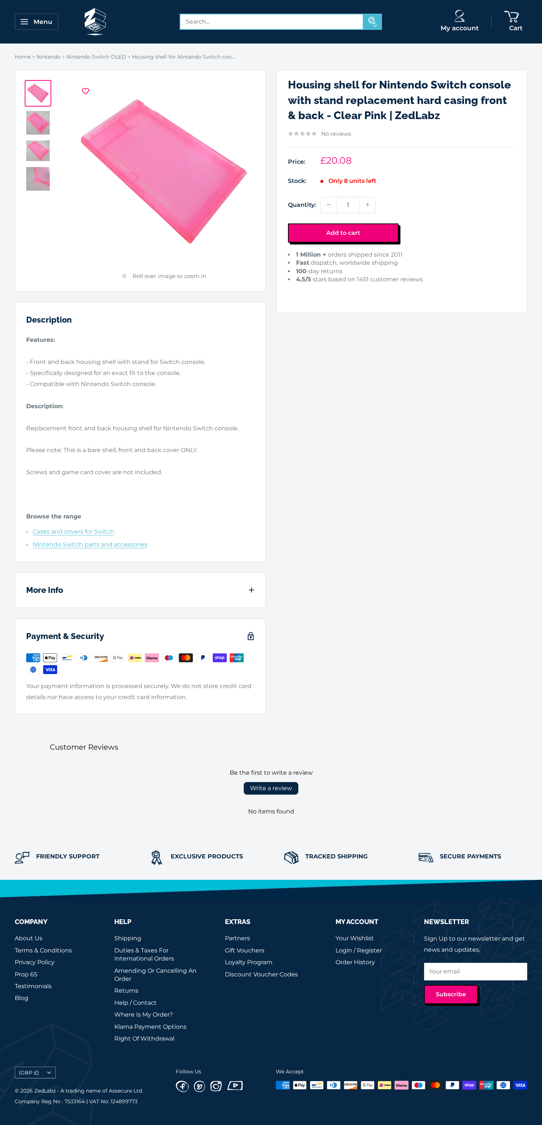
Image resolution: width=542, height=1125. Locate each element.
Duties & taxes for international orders (144, 954)
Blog (21, 997)
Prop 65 (26, 974)
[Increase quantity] (367, 204)
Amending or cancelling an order (155, 974)
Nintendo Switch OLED (96, 56)
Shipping (127, 938)
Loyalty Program (248, 962)
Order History (355, 962)
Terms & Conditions (43, 950)
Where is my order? (143, 1014)
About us (28, 938)
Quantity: (302, 204)
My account (460, 28)
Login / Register (359, 950)
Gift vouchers (244, 950)
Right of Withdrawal (144, 1038)
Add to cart (343, 232)
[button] (299, 291)
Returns (126, 990)
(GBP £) (29, 1073)
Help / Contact (135, 1002)
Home (23, 56)
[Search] (373, 22)
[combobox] (272, 22)
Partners (237, 938)
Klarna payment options (150, 1026)
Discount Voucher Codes (261, 974)
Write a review (271, 788)
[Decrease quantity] (328, 204)
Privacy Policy (35, 962)
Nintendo (48, 56)
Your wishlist (355, 938)
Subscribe (451, 994)
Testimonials (33, 986)
